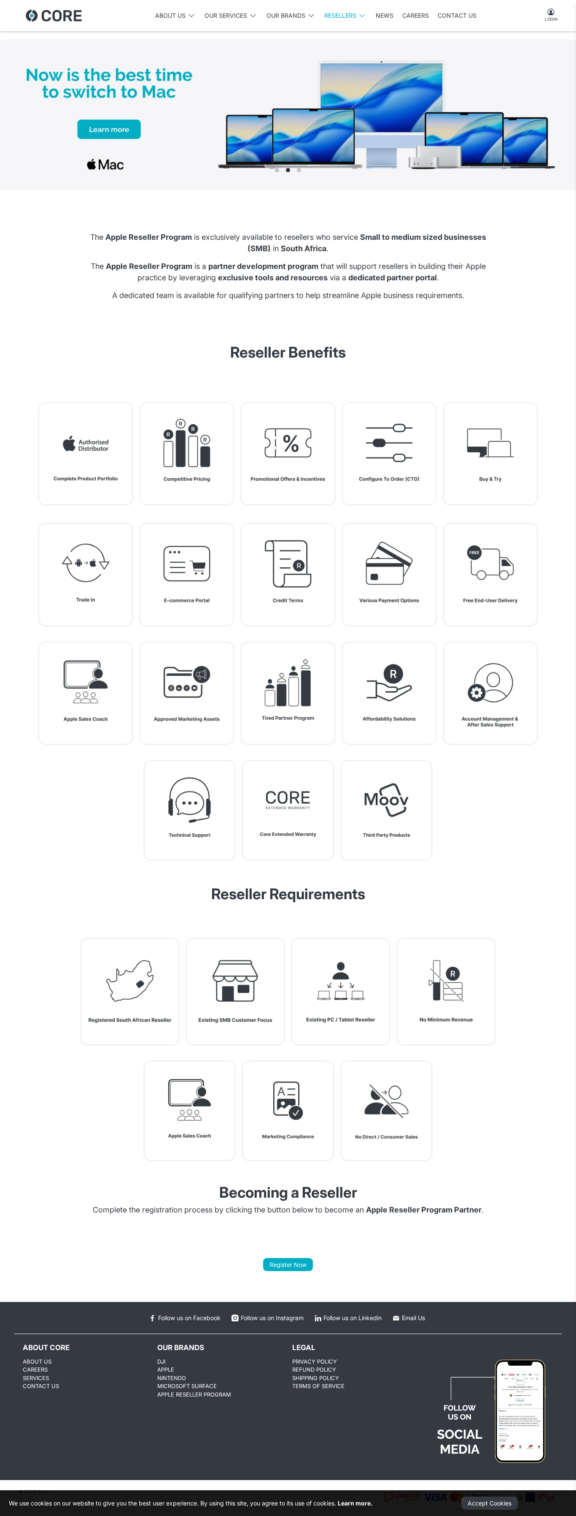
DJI (161, 1361)
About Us (37, 1361)
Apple (165, 1369)
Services (36, 1378)
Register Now (288, 1264)
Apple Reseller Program (194, 1394)
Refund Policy (314, 1369)
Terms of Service (318, 1386)
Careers (415, 15)
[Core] (53, 15)
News (384, 15)
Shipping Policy (315, 1378)
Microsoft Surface (187, 1386)
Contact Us (457, 15)
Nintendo (171, 1378)
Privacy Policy (314, 1361)
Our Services (226, 15)
